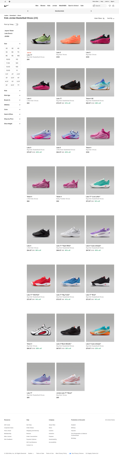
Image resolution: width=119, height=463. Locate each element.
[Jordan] (5, 2)
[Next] (91, 11)
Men (37, 5)
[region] (11, 75)
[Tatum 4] (100, 131)
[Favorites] (109, 5)
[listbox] (111, 18)
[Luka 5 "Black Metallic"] (70, 328)
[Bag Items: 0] (113, 5)
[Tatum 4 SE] (100, 82)
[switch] (16, 24)
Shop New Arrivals (59, 11)
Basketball (13, 15)
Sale (82, 5)
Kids (48, 5)
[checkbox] (6, 48)
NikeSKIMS (62, 5)
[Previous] (28, 11)
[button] (12, 44)
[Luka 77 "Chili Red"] (41, 279)
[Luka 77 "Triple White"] (70, 229)
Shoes (19, 15)
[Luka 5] (70, 36)
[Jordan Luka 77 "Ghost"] (70, 377)
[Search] (93, 5)
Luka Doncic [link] (9, 33)
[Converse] (9, 2)
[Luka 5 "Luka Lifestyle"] (100, 229)
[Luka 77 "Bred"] (100, 279)
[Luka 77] (41, 36)
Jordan (54, 5)
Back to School (73, 5)
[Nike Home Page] (6, 5)
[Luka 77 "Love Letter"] (100, 180)
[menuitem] (103, 2)
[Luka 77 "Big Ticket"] (70, 279)
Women (42, 5)
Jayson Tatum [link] (9, 30)
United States (111, 420)
